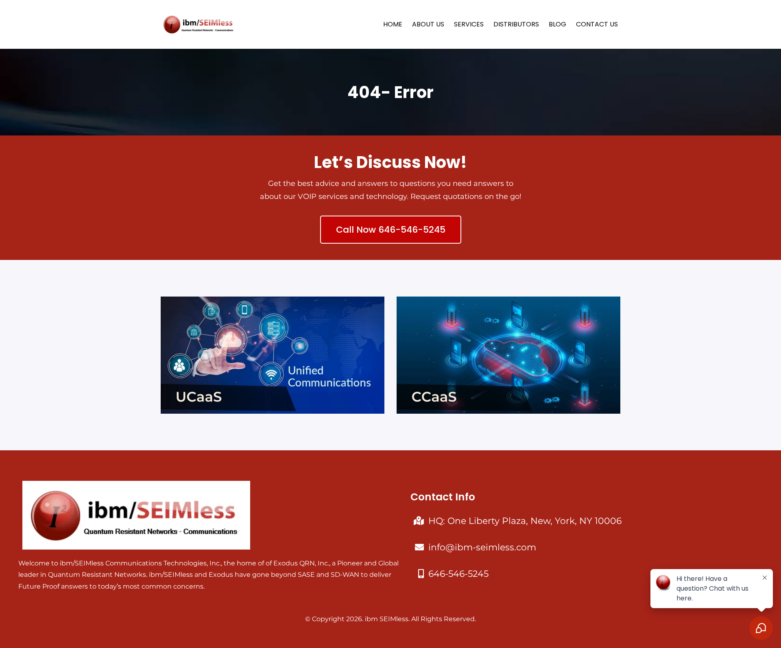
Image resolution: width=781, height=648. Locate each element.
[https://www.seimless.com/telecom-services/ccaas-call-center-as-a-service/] (508, 355)
